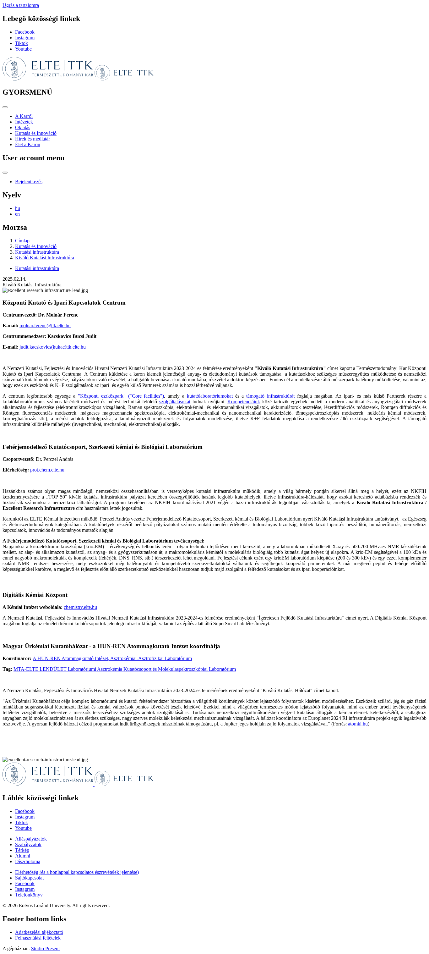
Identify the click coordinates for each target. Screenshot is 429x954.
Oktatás (22, 127)
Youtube (23, 49)
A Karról (24, 116)
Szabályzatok (28, 844)
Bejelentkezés (28, 181)
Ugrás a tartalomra (21, 5)
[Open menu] (5, 107)
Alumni (22, 855)
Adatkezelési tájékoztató (39, 932)
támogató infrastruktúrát (270, 396)
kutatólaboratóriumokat (210, 396)
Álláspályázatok (31, 838)
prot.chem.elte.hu (47, 469)
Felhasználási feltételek (38, 937)
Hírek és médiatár (32, 138)
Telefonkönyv (29, 894)
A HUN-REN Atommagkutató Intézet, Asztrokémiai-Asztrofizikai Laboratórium (112, 658)
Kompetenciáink (243, 401)
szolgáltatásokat (174, 401)
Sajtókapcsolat (29, 877)
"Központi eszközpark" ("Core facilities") (121, 396)
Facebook (25, 32)
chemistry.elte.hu (80, 607)
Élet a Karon (27, 144)
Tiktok (21, 43)
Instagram (25, 37)
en (17, 214)
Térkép (22, 850)
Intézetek (24, 121)
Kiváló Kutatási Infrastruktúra (44, 257)
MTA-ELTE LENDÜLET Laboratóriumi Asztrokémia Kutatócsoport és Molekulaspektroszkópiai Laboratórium (125, 669)
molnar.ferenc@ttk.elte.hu (45, 325)
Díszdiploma (27, 861)
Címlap (22, 240)
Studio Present (45, 948)
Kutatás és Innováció (36, 133)
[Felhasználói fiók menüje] (5, 173)
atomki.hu (358, 723)
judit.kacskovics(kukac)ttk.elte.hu (52, 347)
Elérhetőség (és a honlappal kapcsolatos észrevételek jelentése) (77, 872)
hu (17, 208)
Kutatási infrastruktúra (37, 252)
